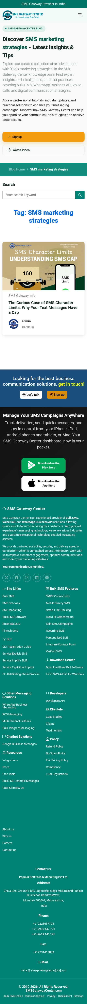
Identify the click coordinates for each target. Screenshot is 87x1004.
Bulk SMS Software (14, 616)
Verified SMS (54, 651)
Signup (17, 137)
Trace (5, 767)
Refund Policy (54, 746)
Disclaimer (64, 996)
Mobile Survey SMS (58, 603)
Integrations (10, 760)
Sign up (59, 395)
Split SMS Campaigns (59, 623)
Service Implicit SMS (14, 660)
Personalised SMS (57, 637)
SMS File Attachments (59, 616)
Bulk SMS (8, 596)
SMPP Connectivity (58, 596)
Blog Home (17, 169)
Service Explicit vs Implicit (18, 667)
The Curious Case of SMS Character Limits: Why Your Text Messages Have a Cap (42, 307)
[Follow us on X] (6, 578)
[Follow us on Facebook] (17, 578)
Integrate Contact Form (60, 644)
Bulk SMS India (12, 996)
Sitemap (78, 996)
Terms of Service (34, 996)
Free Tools (8, 774)
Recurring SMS (55, 630)
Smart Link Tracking (58, 610)
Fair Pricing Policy (57, 760)
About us (8, 829)
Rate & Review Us (13, 787)
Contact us (9, 850)
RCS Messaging (12, 714)
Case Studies (54, 716)
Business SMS (11, 623)
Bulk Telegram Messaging (18, 728)
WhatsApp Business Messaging (15, 706)
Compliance (53, 767)
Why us (7, 836)
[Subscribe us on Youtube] (47, 578)
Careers (7, 843)
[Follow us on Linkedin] (37, 578)
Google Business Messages (19, 744)
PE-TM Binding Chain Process (20, 674)
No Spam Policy (56, 753)
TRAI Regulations (57, 774)
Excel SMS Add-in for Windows (65, 674)
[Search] (80, 195)
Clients (50, 723)
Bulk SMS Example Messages (20, 780)
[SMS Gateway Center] (23, 15)
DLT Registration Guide (16, 646)
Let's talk (32, 395)
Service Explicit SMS (14, 653)
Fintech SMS (10, 630)
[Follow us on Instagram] (27, 578)
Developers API (55, 700)
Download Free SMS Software (64, 667)
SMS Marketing (11, 610)
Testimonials (54, 730)
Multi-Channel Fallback (16, 721)
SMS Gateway (11, 603)
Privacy (51, 996)
